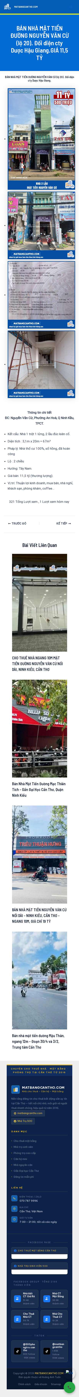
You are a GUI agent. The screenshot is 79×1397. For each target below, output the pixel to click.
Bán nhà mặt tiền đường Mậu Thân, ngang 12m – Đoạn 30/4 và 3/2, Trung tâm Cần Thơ (38, 1041)
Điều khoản (41, 1384)
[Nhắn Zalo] (69, 1373)
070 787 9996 (29, 1200)
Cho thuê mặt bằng (25, 1140)
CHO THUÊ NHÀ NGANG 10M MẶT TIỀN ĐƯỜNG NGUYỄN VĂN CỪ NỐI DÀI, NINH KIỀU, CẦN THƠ (37, 664)
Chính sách (24, 1384)
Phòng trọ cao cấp (25, 1153)
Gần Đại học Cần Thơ (26, 1170)
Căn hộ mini (20, 1158)
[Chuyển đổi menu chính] (71, 6)
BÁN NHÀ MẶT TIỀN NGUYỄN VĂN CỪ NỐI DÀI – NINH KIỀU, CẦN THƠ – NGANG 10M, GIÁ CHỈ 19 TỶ (39, 915)
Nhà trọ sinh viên (23, 1146)
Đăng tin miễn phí (24, 1176)
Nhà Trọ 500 (24, 1121)
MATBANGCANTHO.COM (26, 6)
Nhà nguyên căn (23, 1164)
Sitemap (56, 1384)
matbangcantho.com (29, 1113)
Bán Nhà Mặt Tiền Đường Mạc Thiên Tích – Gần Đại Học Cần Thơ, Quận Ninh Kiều (39, 789)
